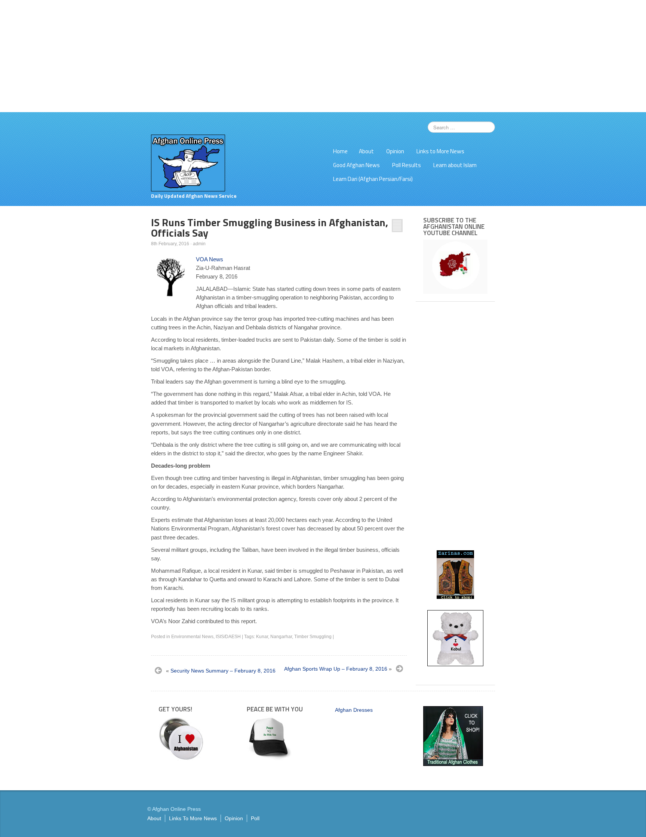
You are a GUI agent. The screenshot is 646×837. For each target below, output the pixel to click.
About (366, 151)
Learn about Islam (455, 165)
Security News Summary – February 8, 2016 (223, 671)
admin (199, 243)
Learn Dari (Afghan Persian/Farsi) (373, 179)
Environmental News (192, 636)
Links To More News (193, 818)
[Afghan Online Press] (188, 163)
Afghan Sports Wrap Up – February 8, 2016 (335, 669)
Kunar (262, 636)
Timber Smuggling (313, 636)
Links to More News (440, 151)
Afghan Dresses (354, 710)
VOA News (209, 259)
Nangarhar (281, 636)
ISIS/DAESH (228, 636)
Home (340, 151)
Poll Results (406, 165)
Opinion (395, 151)
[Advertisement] (323, 56)
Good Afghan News (356, 165)
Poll (255, 818)
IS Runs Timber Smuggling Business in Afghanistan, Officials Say (269, 227)
